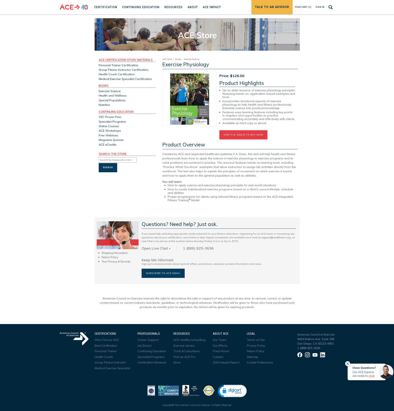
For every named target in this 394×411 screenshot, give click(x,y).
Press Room (221, 351)
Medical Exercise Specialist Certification (125, 79)
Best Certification (106, 345)
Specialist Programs (112, 121)
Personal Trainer (106, 351)
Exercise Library (183, 345)
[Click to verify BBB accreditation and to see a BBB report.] (190, 390)
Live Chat (147, 241)
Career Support (148, 340)
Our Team (219, 340)
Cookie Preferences (260, 362)
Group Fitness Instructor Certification (123, 70)
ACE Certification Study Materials (126, 60)
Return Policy (110, 257)
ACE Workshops (110, 130)
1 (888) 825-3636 (308, 348)
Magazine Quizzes (111, 140)
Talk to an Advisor (272, 7)
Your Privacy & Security (116, 261)
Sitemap (252, 357)
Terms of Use (256, 340)
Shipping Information (115, 253)
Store (177, 362)
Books (104, 86)
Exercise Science (110, 91)
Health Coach (104, 357)
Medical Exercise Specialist (112, 368)
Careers (218, 357)
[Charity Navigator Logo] (168, 390)
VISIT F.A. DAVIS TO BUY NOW (243, 134)
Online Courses (109, 126)
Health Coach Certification (117, 74)
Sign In (320, 7)
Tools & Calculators (186, 351)
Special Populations (112, 100)
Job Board (144, 345)
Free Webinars (108, 135)
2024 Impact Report (226, 362)
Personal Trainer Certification (118, 65)
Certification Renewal (151, 362)
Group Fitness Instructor (110, 362)
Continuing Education (116, 112)
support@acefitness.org (276, 237)
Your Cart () (303, 7)
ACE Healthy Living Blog (189, 340)
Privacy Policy (256, 345)
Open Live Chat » (156, 248)
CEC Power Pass (110, 117)
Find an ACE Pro (184, 357)
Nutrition (104, 105)
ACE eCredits (108, 144)
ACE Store (167, 59)
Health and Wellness (113, 95)
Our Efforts (220, 345)
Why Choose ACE (107, 340)
